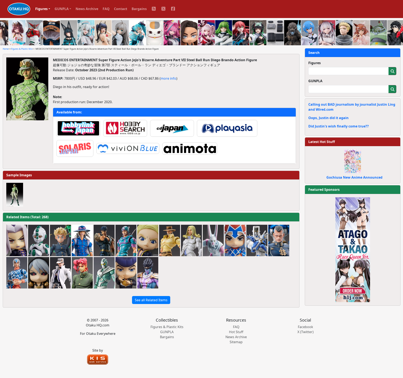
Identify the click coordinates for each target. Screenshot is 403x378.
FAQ (106, 8)
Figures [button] (41, 8)
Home (6, 48)
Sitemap (236, 342)
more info (168, 78)
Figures (314, 63)
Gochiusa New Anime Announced (354, 177)
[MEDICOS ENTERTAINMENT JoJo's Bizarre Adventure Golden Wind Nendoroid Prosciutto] (147, 240)
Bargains (139, 8)
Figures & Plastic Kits (21, 48)
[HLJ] (352, 249)
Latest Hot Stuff (321, 141)
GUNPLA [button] (62, 8)
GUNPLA (315, 81)
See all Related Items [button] (151, 300)
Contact (120, 8)
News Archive (87, 8)
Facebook (305, 327)
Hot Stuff (236, 332)
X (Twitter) (305, 332)
